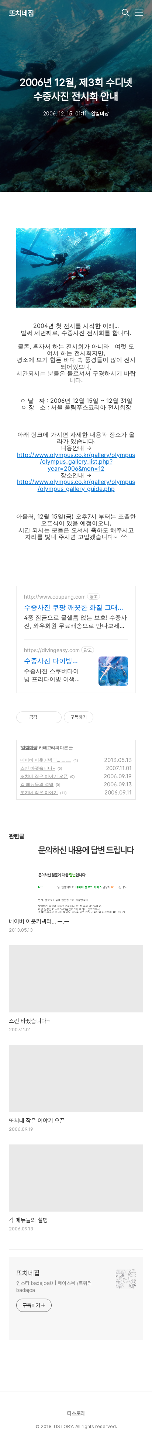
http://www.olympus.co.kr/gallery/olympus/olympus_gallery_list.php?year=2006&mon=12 (76, 461)
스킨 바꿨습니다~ (37, 768)
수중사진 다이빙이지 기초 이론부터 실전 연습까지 (53, 661)
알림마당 (29, 747)
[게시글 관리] (53, 717)
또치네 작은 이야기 (39, 792)
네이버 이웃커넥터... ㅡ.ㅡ (45, 760)
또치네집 (21, 13)
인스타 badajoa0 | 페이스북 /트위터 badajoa (54, 1286)
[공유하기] (44, 717)
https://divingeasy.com (52, 650)
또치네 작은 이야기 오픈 (44, 776)
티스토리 (76, 1413)
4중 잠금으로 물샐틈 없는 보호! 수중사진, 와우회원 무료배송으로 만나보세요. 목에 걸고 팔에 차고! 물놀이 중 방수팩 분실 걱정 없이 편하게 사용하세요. (75, 622)
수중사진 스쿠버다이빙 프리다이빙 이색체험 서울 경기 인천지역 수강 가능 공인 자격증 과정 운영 (53, 675)
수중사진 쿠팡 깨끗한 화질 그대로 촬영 (74, 607)
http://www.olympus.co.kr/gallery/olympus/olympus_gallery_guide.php (76, 485)
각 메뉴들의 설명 (36, 784)
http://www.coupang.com (55, 596)
